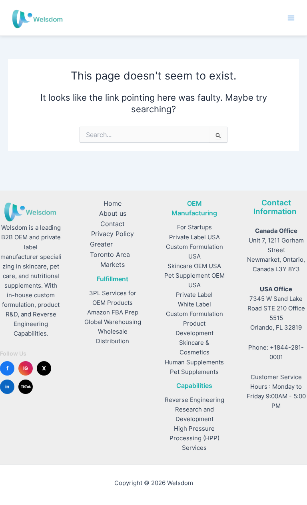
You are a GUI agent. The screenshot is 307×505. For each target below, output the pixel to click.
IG (25, 368)
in (7, 387)
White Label (194, 304)
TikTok (26, 386)
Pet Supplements (194, 372)
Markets (112, 264)
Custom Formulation (194, 314)
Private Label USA (194, 237)
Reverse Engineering (194, 400)
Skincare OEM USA (194, 266)
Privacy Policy (112, 234)
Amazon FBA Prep (112, 312)
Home (113, 203)
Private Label (194, 294)
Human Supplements (194, 362)
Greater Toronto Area (110, 249)
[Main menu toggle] (291, 18)
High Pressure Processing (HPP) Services (194, 438)
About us (112, 213)
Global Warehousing (112, 322)
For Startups (194, 227)
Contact (112, 224)
